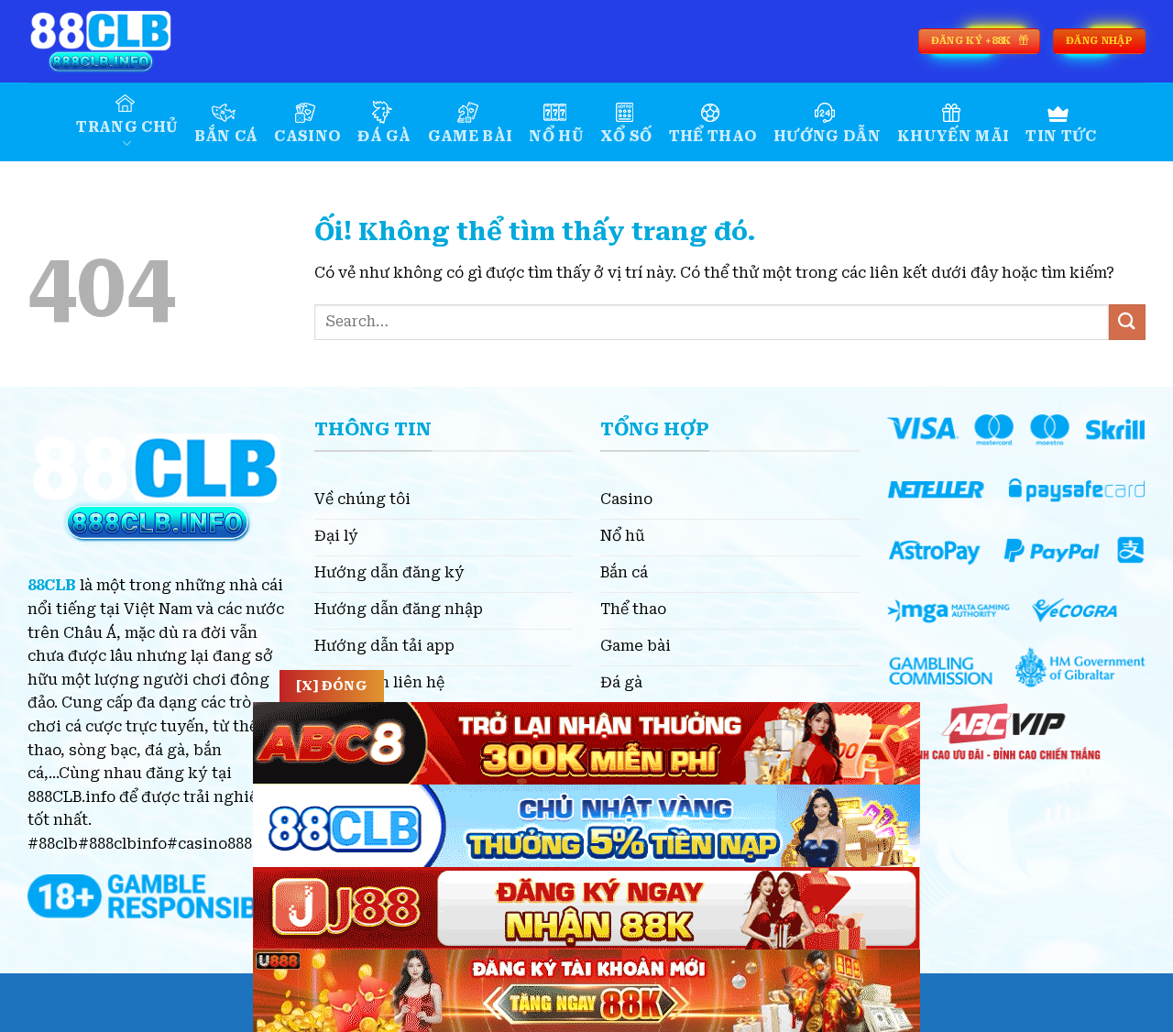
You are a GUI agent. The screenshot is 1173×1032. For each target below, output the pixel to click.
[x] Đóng (331, 685)
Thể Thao (713, 136)
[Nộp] (1127, 322)
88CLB (51, 585)
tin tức (1060, 136)
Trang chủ (127, 127)
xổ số (626, 136)
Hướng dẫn (827, 136)
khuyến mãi (953, 136)
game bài (470, 136)
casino (307, 136)
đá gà (384, 136)
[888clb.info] (119, 41)
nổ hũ (556, 136)
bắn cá (226, 136)
